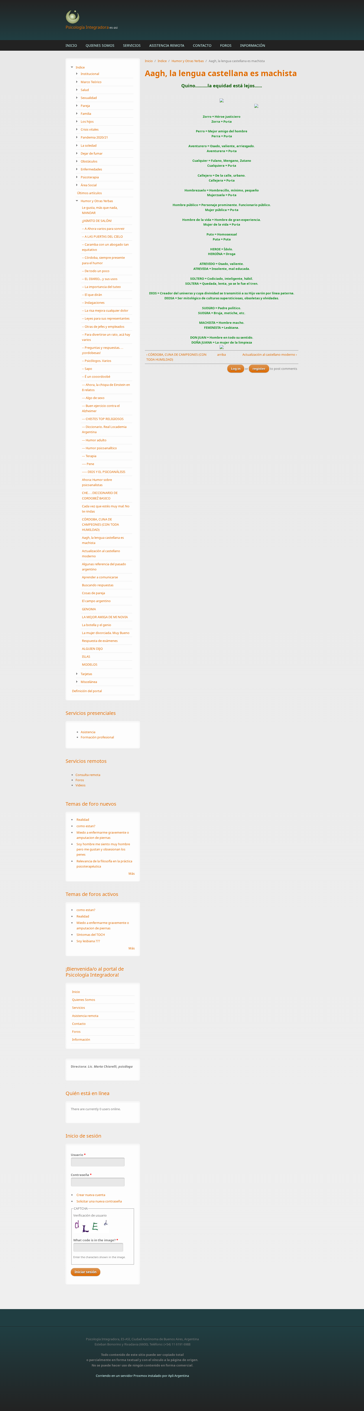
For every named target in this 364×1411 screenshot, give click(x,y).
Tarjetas (86, 674)
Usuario (78, 1154)
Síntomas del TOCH (91, 934)
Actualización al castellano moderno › (269, 354)
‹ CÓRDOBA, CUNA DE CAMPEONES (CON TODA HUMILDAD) (176, 357)
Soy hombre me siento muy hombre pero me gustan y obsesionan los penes (103, 849)
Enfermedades (91, 169)
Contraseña (81, 1175)
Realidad (83, 819)
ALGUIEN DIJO (92, 648)
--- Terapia (89, 456)
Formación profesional (97, 737)
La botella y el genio (96, 625)
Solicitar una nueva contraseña (99, 1201)
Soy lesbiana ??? (88, 941)
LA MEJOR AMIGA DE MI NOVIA (105, 617)
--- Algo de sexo (93, 398)
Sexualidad (89, 97)
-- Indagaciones (93, 302)
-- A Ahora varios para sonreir (103, 228)
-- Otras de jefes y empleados (103, 326)
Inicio (71, 45)
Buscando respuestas (97, 585)
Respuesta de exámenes (100, 640)
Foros (226, 45)
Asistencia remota (166, 45)
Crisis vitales (90, 129)
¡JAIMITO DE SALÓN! (97, 220)
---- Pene (88, 464)
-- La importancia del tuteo (101, 286)
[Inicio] (142, 17)
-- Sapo (87, 368)
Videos (80, 785)
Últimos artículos (89, 193)
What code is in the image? (95, 1240)
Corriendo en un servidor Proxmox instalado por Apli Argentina (142, 1375)
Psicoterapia (90, 177)
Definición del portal (87, 691)
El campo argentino (96, 601)
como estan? (86, 826)
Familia (86, 113)
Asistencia (88, 732)
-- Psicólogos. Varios (96, 360)
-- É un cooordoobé (96, 376)
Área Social (89, 185)
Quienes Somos (100, 45)
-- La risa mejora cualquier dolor (105, 310)
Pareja (85, 105)
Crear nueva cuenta (91, 1195)
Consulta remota (88, 775)
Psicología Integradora (87, 27)
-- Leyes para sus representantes (106, 318)
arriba (220, 354)
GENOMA (89, 609)
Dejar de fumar (92, 153)
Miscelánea (89, 682)
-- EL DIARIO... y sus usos (99, 279)
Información (252, 45)
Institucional (90, 73)
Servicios (132, 45)
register (259, 368)
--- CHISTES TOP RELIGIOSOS (103, 419)
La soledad (89, 145)
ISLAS (86, 656)
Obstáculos (89, 161)
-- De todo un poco (95, 271)
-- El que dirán (92, 294)
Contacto (202, 45)
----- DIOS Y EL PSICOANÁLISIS (103, 472)
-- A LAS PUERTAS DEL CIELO (102, 236)
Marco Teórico (91, 82)
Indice (80, 67)
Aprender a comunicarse (100, 577)
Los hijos (87, 121)
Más (132, 873)
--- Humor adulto (94, 440)
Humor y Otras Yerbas (97, 201)
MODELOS (89, 664)
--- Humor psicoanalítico (99, 448)
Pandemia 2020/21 (94, 137)
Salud (85, 90)
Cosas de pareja (93, 593)
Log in (235, 368)
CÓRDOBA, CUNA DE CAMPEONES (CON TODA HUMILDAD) (100, 524)
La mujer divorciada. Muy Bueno (106, 633)
